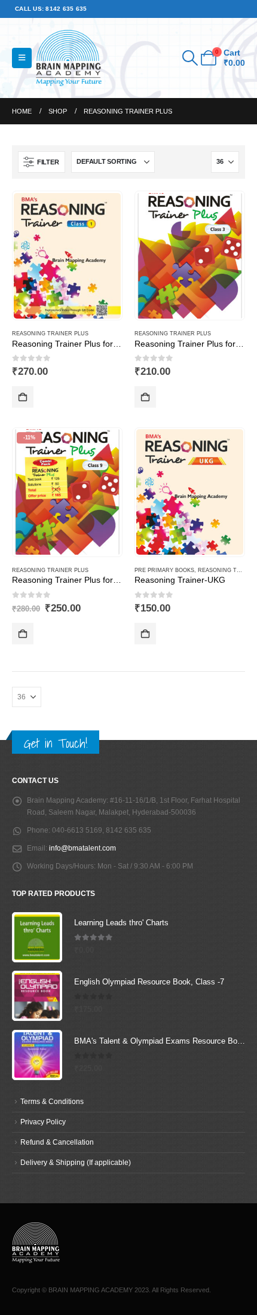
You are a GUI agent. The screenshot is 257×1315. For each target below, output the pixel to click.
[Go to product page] (67, 256)
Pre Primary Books (164, 570)
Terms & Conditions (52, 1101)
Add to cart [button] (22, 397)
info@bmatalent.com (82, 848)
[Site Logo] (69, 58)
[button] (22, 58)
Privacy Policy (43, 1122)
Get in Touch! (55, 743)
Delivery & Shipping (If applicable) (75, 1162)
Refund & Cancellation (57, 1142)
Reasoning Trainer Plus (50, 334)
